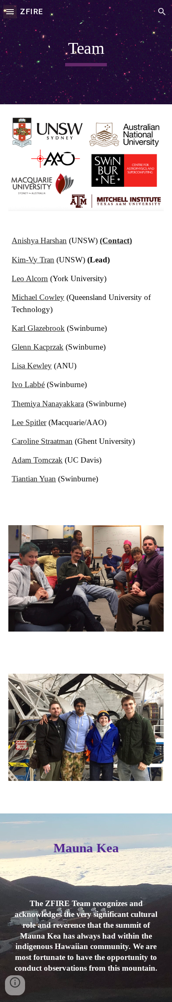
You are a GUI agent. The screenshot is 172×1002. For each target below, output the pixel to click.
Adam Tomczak (37, 460)
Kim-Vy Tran (33, 259)
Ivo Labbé (28, 384)
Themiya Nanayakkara (48, 403)
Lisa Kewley (32, 365)
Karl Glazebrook (38, 328)
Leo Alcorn (30, 278)
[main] (86, 52)
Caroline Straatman (42, 441)
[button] (10, 11)
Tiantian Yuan (34, 478)
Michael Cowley (38, 297)
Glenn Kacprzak (37, 346)
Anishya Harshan (39, 240)
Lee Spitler (29, 422)
